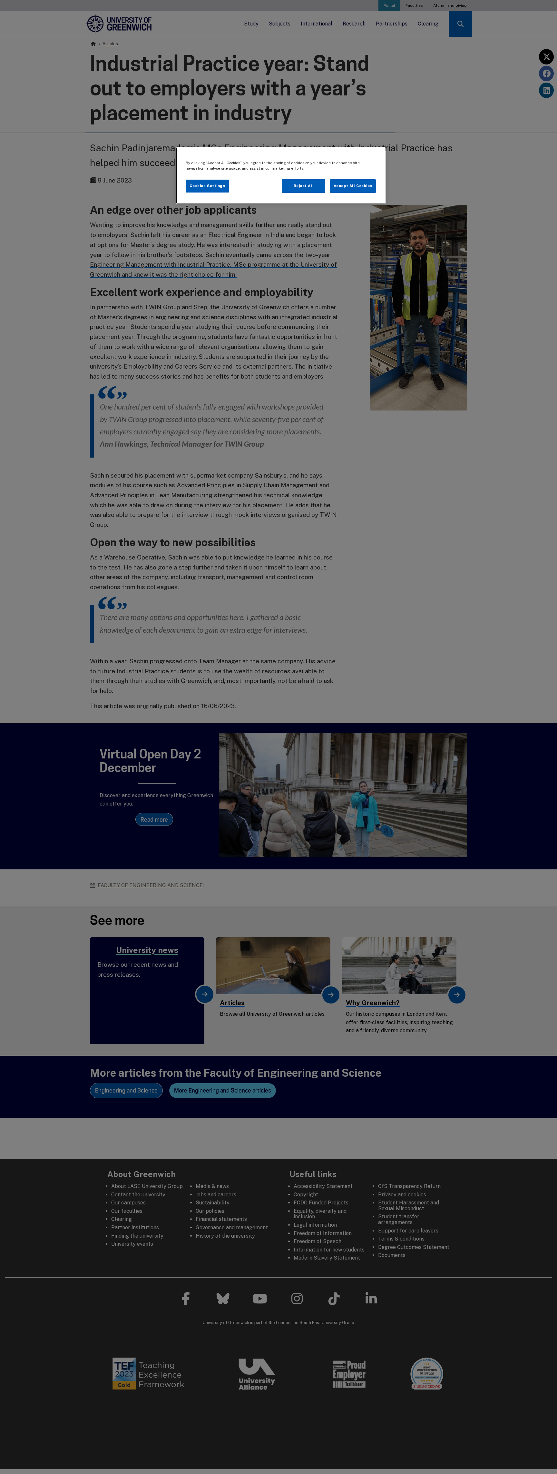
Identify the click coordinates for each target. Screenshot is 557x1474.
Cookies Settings (207, 185)
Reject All (304, 185)
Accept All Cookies (353, 185)
